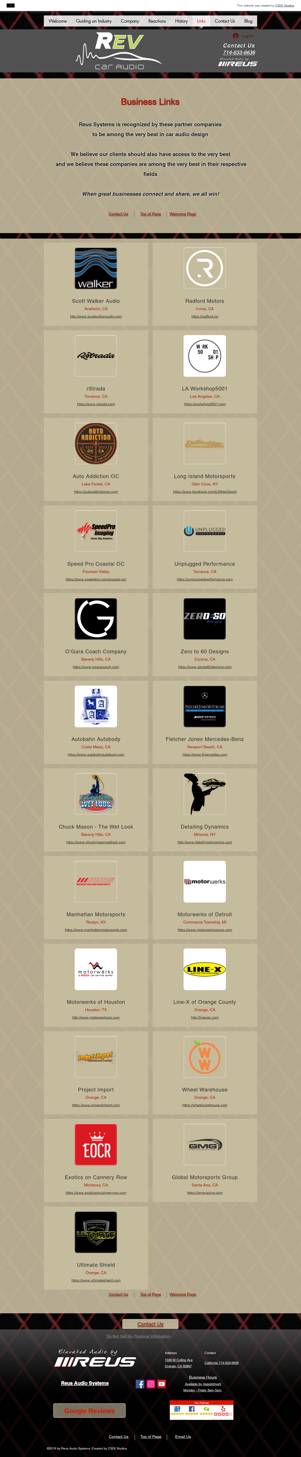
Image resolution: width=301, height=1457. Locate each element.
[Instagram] (151, 1384)
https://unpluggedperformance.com (205, 579)
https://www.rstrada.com (96, 404)
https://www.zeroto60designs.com (205, 667)
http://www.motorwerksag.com (96, 1017)
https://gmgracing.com (205, 1192)
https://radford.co (204, 316)
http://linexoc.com (205, 1017)
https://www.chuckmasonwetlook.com (96, 842)
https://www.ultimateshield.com (96, 1280)
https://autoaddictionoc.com (96, 491)
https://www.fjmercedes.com (205, 754)
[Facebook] (140, 1384)
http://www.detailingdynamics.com (205, 842)
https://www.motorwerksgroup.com (205, 929)
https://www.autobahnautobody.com (96, 754)
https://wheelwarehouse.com (204, 1105)
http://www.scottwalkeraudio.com (96, 316)
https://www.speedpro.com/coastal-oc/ (96, 579)
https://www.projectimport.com (96, 1105)
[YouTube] (161, 1384)
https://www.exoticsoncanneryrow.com (96, 1192)
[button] (130, 22)
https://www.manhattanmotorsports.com (96, 929)
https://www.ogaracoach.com (96, 667)
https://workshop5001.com (205, 404)
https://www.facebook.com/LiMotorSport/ (205, 491)
